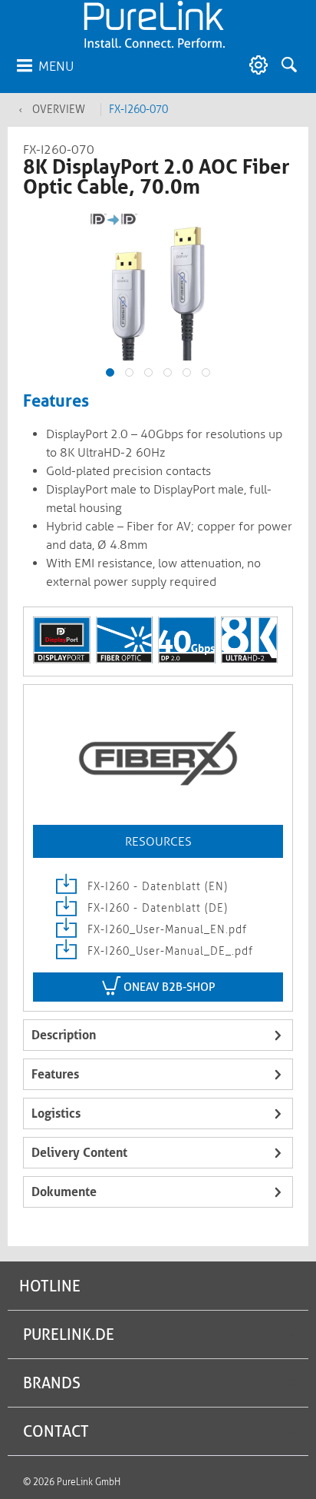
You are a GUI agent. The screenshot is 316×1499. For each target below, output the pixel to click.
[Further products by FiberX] (158, 759)
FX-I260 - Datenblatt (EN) (156, 886)
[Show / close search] (293, 65)
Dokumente (64, 1192)
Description (63, 1035)
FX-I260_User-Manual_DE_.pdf (168, 951)
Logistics (56, 1113)
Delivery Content (79, 1152)
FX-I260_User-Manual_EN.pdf (165, 929)
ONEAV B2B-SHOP (167, 987)
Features (55, 1074)
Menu (56, 66)
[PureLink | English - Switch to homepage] (154, 25)
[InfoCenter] (254, 65)
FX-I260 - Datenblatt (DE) (156, 908)
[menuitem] (44, 65)
